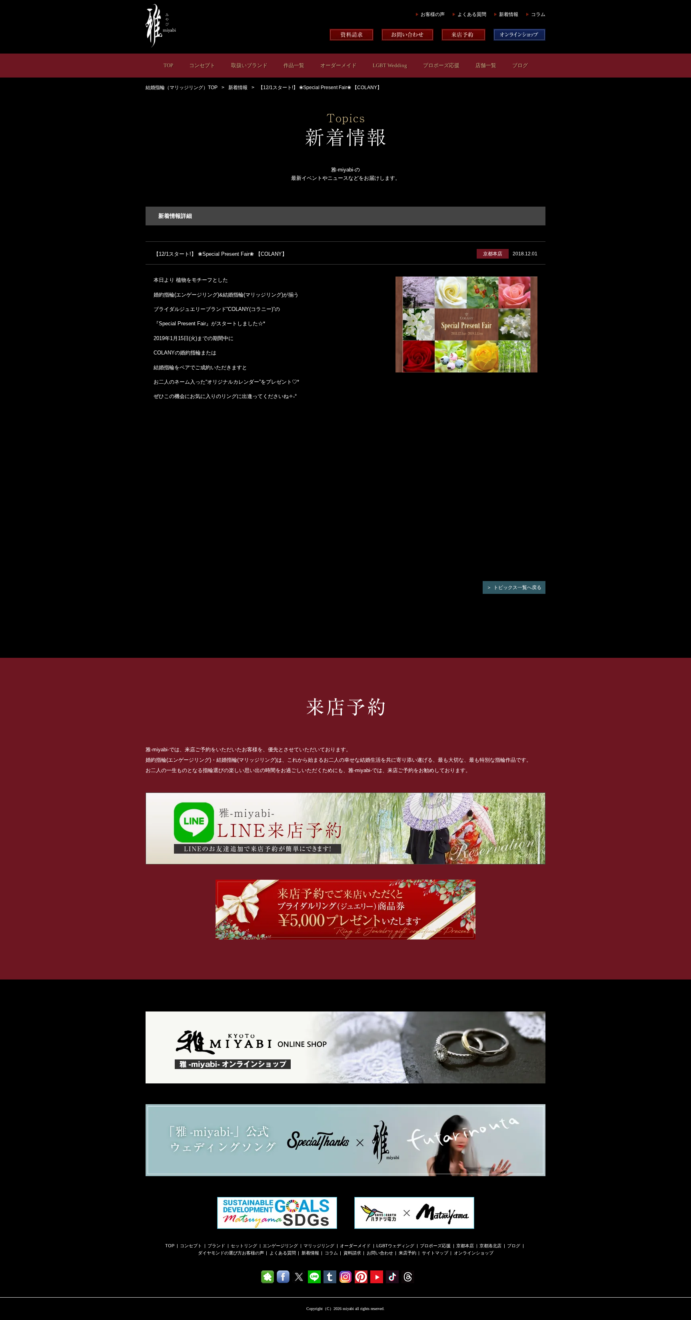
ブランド (216, 1245)
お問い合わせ (380, 1252)
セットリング (244, 1245)
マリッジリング (319, 1245)
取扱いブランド (249, 65)
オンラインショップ (473, 1252)
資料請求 (352, 1252)
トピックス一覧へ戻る (517, 587)
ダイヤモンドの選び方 (220, 1252)
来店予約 (407, 1252)
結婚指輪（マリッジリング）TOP (182, 87)
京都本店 (465, 1245)
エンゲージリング (280, 1245)
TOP (168, 65)
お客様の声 (433, 14)
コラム (538, 14)
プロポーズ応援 (441, 65)
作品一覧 (294, 65)
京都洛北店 (490, 1245)
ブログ (520, 65)
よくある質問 (471, 14)
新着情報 (508, 14)
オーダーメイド (338, 65)
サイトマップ (435, 1252)
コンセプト (202, 65)
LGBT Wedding (390, 65)
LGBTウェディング (395, 1245)
